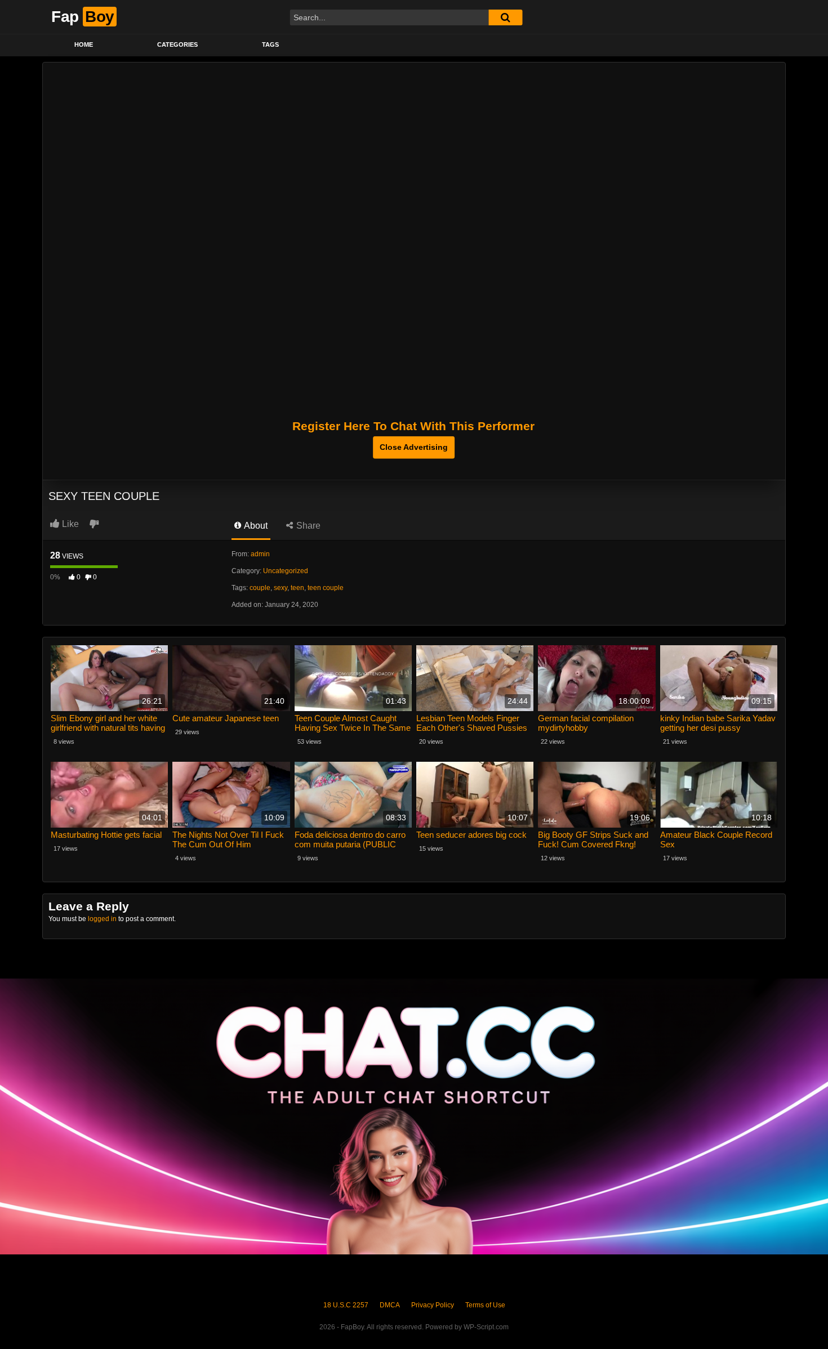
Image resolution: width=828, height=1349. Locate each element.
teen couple (326, 588)
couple (260, 588)
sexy (280, 588)
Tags (270, 44)
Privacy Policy (432, 1305)
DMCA (390, 1305)
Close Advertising (414, 447)
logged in (102, 919)
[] (505, 17)
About (255, 525)
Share (307, 525)
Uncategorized (285, 571)
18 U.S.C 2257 (345, 1305)
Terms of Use (485, 1305)
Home (83, 44)
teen (297, 588)
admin (260, 554)
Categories (177, 44)
